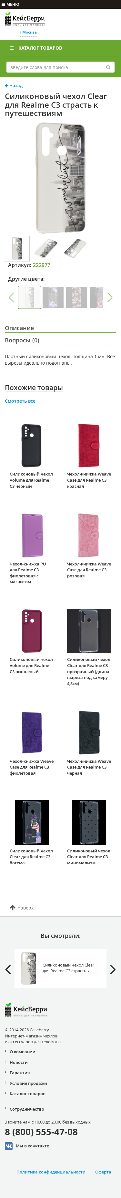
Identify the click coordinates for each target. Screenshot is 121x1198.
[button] (11, 297)
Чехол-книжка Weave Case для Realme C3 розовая (89, 570)
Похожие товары (34, 387)
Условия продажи (28, 1083)
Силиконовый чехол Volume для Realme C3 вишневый (31, 665)
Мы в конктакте (32, 1145)
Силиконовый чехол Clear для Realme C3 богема (31, 857)
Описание (19, 328)
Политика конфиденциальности (51, 1172)
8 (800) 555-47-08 (41, 1131)
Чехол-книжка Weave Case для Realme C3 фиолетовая (32, 767)
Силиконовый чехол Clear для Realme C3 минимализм (88, 857)
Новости (19, 1062)
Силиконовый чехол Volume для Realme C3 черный (31, 480)
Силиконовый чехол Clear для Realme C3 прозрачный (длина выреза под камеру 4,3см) (88, 671)
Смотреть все (20, 401)
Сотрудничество (27, 1109)
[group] (29, 297)
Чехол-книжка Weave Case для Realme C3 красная (89, 480)
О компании (22, 1052)
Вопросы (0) (22, 340)
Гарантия (20, 1072)
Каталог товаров (40, 48)
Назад (15, 85)
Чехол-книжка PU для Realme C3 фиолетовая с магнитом (28, 573)
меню (12, 4)
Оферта (103, 1172)
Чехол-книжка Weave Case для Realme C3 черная (89, 767)
